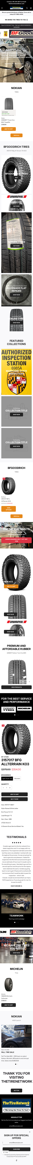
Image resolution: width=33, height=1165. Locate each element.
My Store (5, 757)
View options (8, 508)
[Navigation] (2, 8)
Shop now (16, 295)
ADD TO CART (11, 586)
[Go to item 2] (13, 675)
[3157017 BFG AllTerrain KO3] (8, 485)
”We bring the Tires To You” (13, 64)
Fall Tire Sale (7, 1052)
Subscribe (16, 1149)
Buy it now (14, 799)
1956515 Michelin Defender (6, 997)
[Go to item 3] (24, 671)
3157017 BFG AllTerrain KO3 (6, 500)
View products (16, 687)
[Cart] (31, 8)
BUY (16, 177)
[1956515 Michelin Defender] (8, 984)
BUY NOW (16, 246)
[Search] (27, 8)
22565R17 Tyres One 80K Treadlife (8, 121)
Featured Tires (9, 69)
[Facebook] (16, 1160)
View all (16, 135)
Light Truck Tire (7, 778)
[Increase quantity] (10, 788)
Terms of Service (19, 1156)
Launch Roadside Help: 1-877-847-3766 (16, 540)
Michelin (17, 778)
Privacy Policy (10, 1156)
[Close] (30, 1132)
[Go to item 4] (24, 677)
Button (16, 1090)
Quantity (5, 784)
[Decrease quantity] (3, 788)
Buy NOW (16, 206)
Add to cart (8, 129)
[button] (21, 682)
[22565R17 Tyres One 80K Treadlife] (8, 106)
